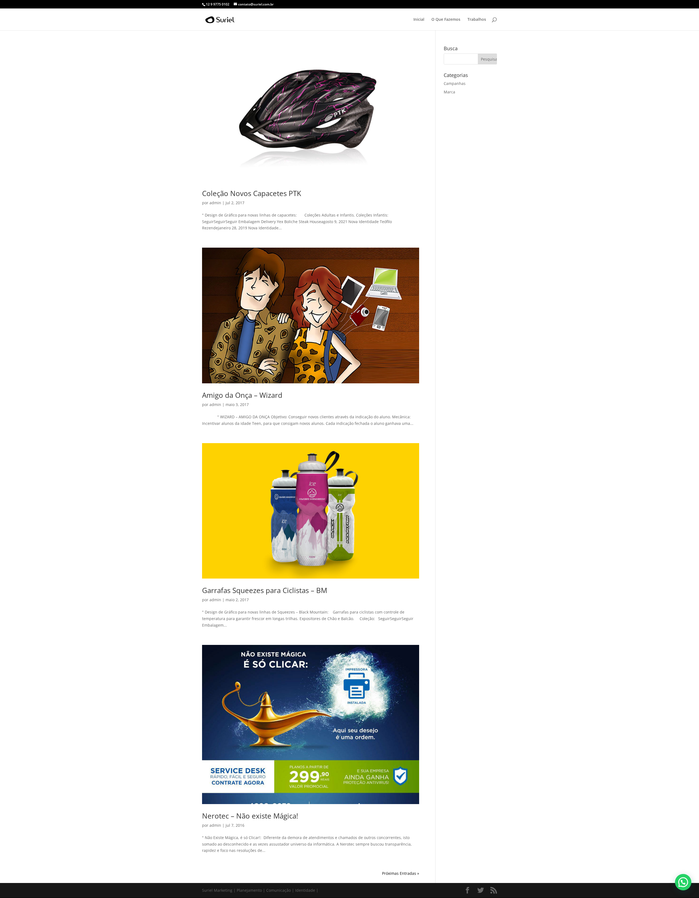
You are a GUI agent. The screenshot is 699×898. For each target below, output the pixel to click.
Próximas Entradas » (400, 873)
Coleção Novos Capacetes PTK (251, 193)
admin (215, 202)
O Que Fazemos (445, 19)
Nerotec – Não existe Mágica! (250, 816)
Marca (449, 91)
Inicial (418, 19)
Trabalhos (476, 19)
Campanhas (455, 83)
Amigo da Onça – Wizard (242, 395)
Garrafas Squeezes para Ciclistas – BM (264, 590)
